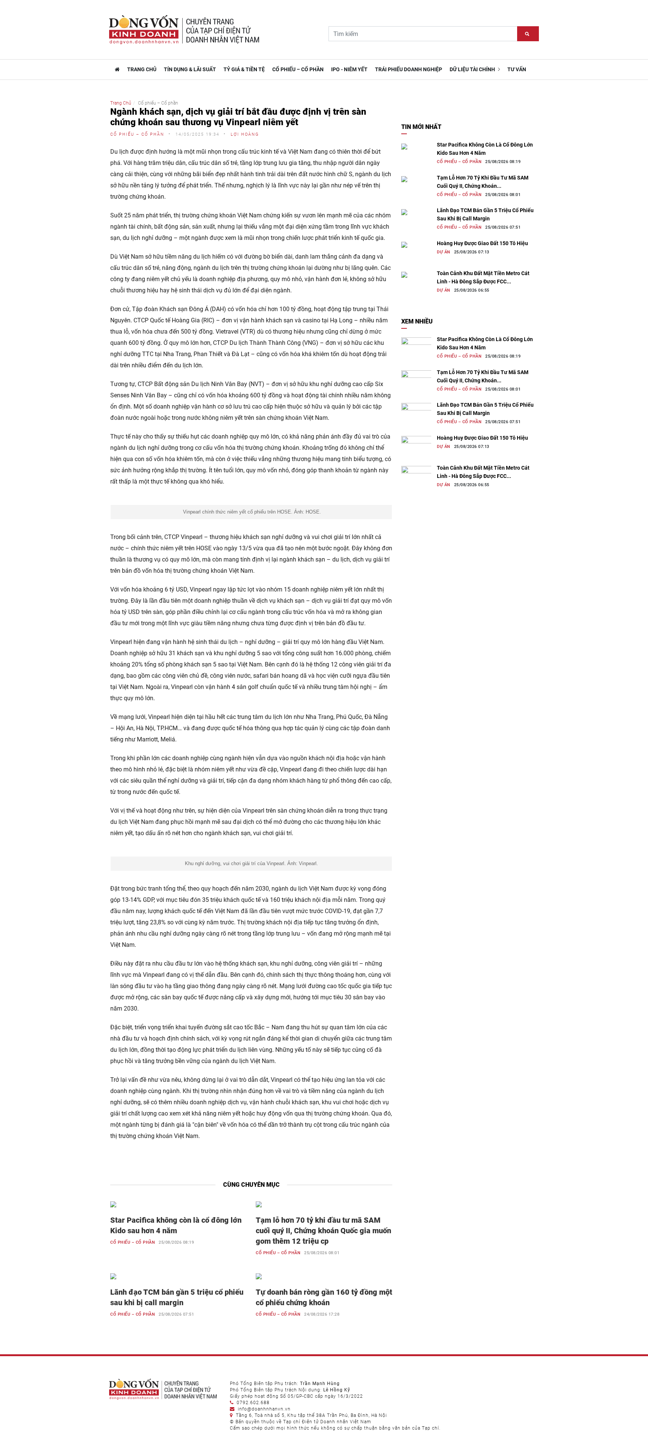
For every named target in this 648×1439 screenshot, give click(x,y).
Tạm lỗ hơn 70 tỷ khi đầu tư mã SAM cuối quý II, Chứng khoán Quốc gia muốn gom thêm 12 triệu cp (323, 1231)
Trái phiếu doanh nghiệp (408, 69)
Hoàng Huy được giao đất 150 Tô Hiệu (482, 243)
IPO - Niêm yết (349, 69)
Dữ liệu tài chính (473, 69)
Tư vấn (516, 69)
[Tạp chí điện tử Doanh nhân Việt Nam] (116, 69)
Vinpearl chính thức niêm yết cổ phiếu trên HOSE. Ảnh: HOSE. (251, 512)
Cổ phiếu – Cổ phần (298, 69)
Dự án (443, 252)
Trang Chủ (120, 103)
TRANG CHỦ (141, 69)
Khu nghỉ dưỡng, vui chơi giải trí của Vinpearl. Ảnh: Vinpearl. (251, 863)
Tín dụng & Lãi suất (190, 69)
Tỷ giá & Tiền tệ (244, 69)
